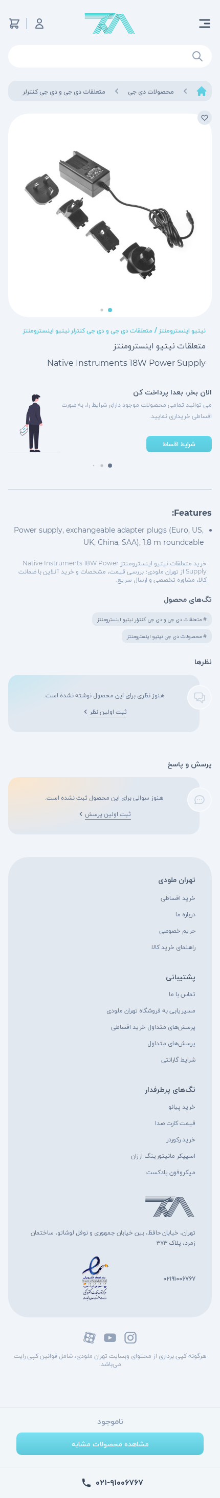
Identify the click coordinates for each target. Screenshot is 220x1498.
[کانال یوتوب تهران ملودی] (110, 1337)
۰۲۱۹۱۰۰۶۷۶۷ (179, 1278)
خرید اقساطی (178, 897)
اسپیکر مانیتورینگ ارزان (163, 1155)
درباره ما (185, 914)
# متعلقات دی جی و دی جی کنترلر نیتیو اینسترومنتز (152, 619)
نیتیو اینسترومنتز (182, 330)
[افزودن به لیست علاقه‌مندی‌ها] (204, 118)
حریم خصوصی (177, 930)
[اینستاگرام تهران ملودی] (130, 1337)
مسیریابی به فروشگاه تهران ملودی (150, 1010)
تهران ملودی (176, 879)
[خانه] (201, 91)
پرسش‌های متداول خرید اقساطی (153, 1026)
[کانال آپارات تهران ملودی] (89, 1337)
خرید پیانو (181, 1106)
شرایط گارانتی (178, 1059)
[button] (110, 310)
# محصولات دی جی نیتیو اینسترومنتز (167, 636)
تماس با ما (182, 994)
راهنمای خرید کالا (173, 947)
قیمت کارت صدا (175, 1123)
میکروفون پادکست (170, 1172)
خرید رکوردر (180, 1139)
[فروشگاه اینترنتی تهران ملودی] (110, 23)
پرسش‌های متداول (171, 1043)
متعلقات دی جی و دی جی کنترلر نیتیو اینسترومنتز (87, 330)
